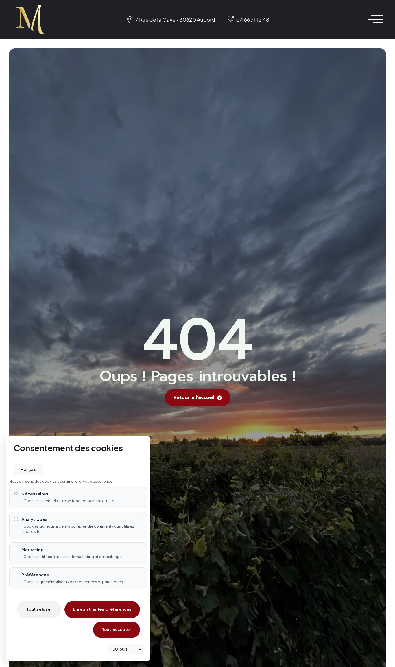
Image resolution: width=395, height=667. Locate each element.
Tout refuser (39, 609)
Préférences (35, 574)
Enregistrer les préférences (102, 609)
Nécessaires (34, 493)
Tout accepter (116, 630)
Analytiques (34, 519)
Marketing (32, 549)
